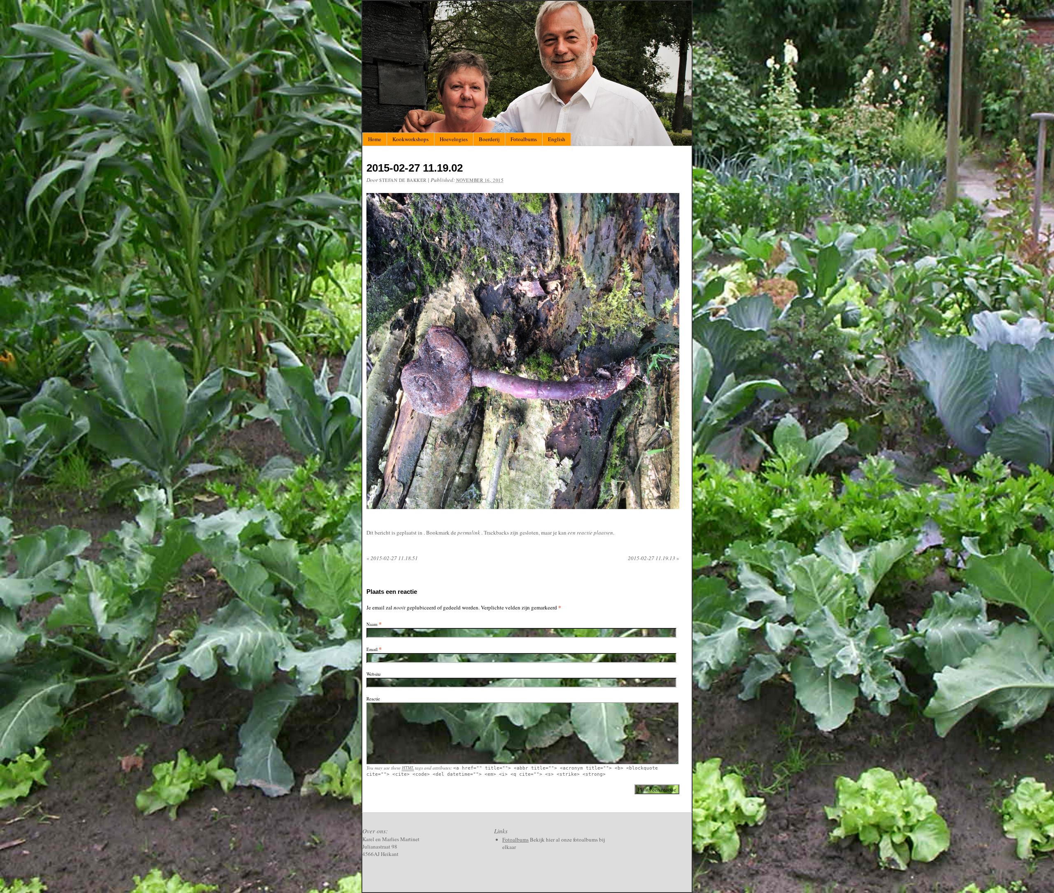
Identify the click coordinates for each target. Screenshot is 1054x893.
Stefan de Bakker (403, 180)
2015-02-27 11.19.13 (653, 558)
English (556, 139)
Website (373, 674)
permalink (469, 532)
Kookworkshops (410, 139)
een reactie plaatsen (590, 532)
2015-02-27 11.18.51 (392, 558)
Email (372, 649)
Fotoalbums (524, 139)
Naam (372, 624)
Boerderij (489, 139)
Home (374, 139)
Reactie (373, 698)
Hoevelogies (454, 139)
